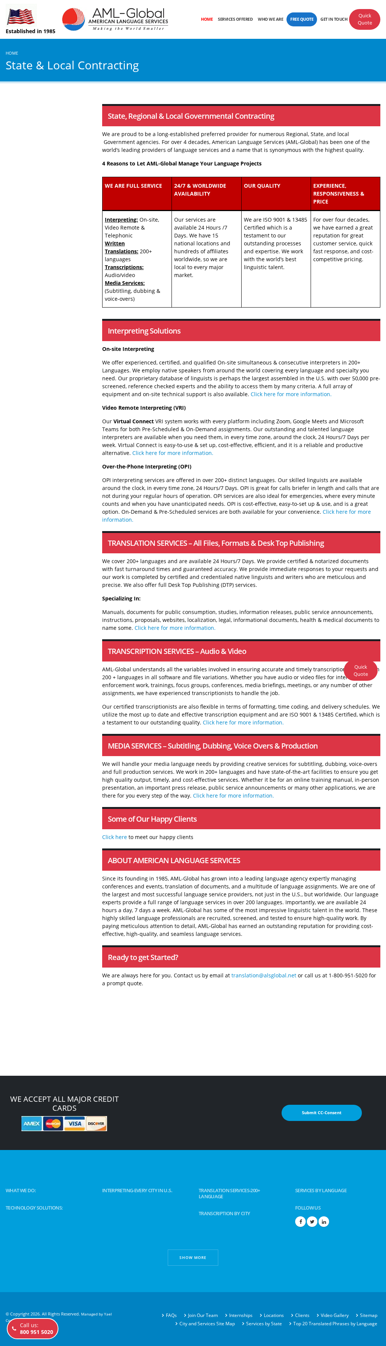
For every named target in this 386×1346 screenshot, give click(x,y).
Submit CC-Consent (322, 1112)
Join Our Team (203, 1315)
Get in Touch (333, 19)
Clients (302, 1315)
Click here (114, 837)
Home (207, 19)
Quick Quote (365, 19)
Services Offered (235, 19)
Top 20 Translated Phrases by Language (335, 1323)
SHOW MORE (193, 1257)
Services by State (264, 1323)
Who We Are (270, 19)
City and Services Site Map (207, 1323)
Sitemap (368, 1315)
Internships (241, 1315)
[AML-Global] (115, 18)
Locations (274, 1315)
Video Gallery (335, 1315)
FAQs (171, 1315)
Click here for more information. (291, 394)
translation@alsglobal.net (263, 975)
